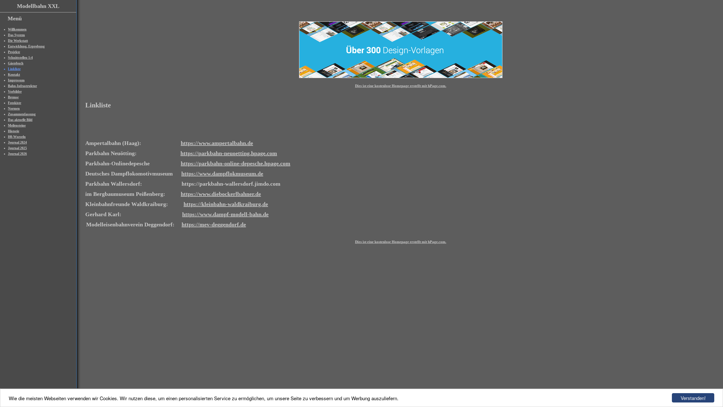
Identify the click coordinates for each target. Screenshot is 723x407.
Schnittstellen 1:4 (20, 58)
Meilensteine (17, 125)
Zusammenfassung (22, 114)
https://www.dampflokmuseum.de (222, 173)
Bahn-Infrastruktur (22, 86)
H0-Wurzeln (17, 137)
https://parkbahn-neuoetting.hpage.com (228, 153)
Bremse (13, 97)
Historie (13, 131)
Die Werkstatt (18, 41)
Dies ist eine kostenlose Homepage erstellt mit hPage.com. (400, 86)
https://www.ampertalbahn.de (217, 143)
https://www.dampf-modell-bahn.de (225, 214)
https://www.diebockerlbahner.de (221, 194)
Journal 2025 (17, 148)
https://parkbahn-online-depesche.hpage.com (235, 163)
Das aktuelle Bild (20, 120)
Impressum (16, 80)
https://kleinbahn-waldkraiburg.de (226, 204)
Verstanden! (693, 397)
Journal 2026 (17, 154)
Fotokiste (14, 103)
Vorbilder (15, 92)
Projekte (14, 52)
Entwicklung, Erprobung (26, 46)
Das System (16, 35)
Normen (14, 109)
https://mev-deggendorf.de (214, 224)
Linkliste (14, 69)
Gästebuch (15, 63)
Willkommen (17, 29)
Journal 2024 (17, 142)
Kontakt (14, 75)
